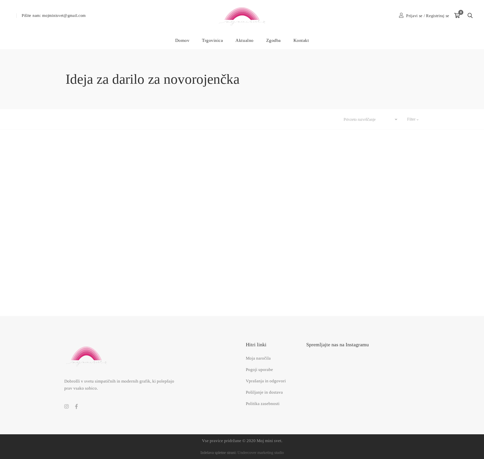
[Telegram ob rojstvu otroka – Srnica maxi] (242, 205)
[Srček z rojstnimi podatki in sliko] (121, 205)
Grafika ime (152, 119)
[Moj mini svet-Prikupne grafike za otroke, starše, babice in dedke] (242, 16)
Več (209, 119)
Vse (69, 119)
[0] (457, 15)
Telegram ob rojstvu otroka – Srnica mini (363, 268)
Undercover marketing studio (260, 452)
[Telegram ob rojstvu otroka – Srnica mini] (363, 205)
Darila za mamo (122, 119)
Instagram (66, 406)
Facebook (76, 406)
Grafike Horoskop (183, 119)
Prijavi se (414, 16)
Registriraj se (437, 16)
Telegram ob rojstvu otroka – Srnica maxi (242, 268)
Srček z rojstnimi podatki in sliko (121, 268)
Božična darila (90, 119)
